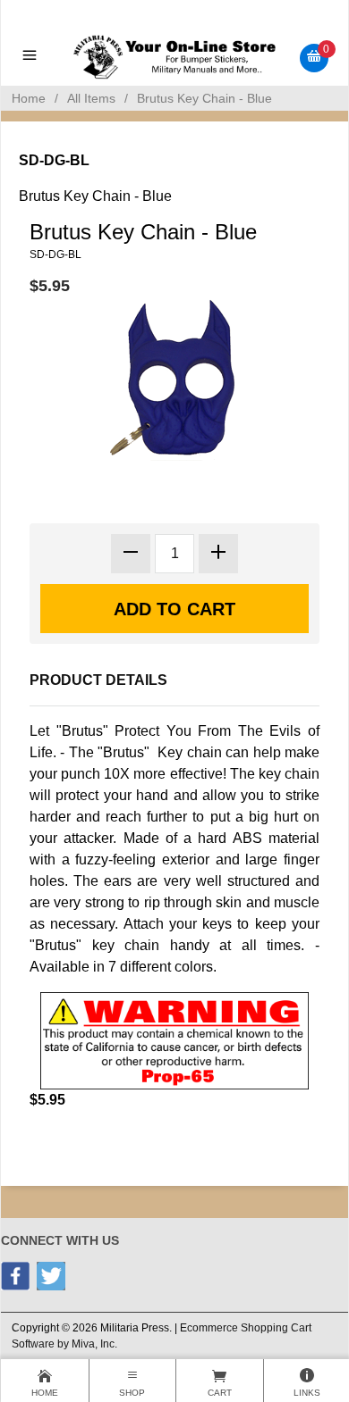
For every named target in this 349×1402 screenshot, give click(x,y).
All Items (91, 98)
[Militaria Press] (175, 56)
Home (29, 98)
